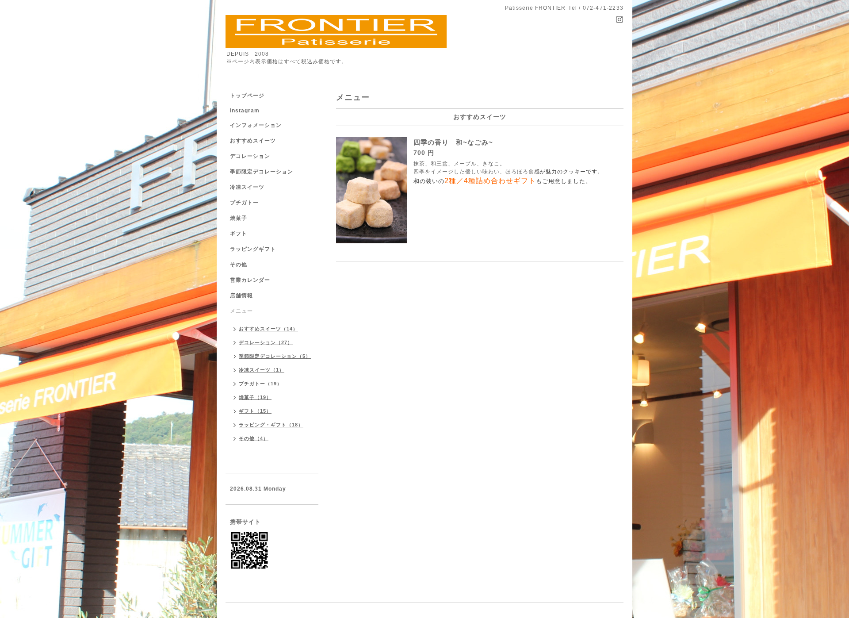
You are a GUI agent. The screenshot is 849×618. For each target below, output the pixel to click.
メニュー (241, 311)
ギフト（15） (255, 411)
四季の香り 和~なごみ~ (453, 142)
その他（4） (253, 438)
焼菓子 (238, 218)
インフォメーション (256, 125)
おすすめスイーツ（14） (268, 328)
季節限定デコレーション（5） (275, 356)
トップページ (247, 95)
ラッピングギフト (253, 249)
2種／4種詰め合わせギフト (490, 180)
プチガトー (244, 203)
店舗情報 (241, 295)
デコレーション (250, 156)
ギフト (238, 233)
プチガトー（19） (260, 383)
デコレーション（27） (266, 342)
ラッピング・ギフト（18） (271, 424)
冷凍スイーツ (247, 187)
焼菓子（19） (255, 397)
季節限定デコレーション (261, 172)
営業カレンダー (250, 280)
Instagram (245, 110)
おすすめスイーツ (253, 141)
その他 (238, 264)
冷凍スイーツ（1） (261, 369)
